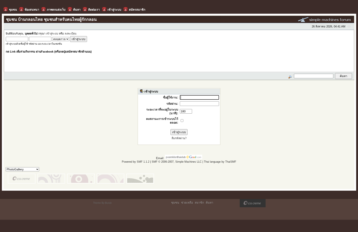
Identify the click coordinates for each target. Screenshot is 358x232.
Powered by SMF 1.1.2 (135, 161)
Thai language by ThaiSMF (220, 161)
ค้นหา (209, 202)
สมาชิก (199, 202)
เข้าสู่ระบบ (52, 33)
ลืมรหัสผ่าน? (179, 138)
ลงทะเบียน (70, 33)
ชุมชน (175, 202)
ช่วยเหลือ (187, 202)
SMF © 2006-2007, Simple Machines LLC (177, 161)
